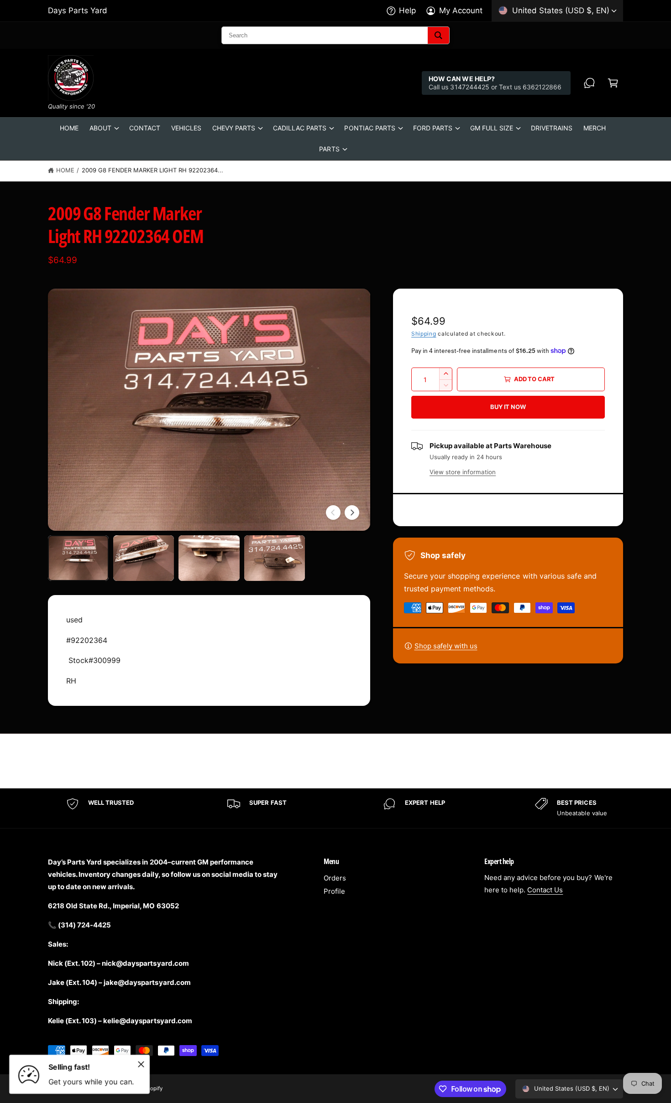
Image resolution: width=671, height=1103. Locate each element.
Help (407, 10)
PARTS (329, 149)
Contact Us (545, 890)
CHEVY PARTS (233, 128)
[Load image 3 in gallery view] (208, 558)
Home (65, 170)
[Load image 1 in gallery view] (78, 558)
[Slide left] (333, 512)
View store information (463, 472)
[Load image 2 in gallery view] (143, 558)
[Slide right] (352, 512)
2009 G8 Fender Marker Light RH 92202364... (153, 170)
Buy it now (507, 406)
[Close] (141, 1064)
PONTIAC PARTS (369, 128)
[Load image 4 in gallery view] (274, 558)
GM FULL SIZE (491, 128)
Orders (335, 878)
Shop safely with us (445, 646)
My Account (460, 10)
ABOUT (100, 128)
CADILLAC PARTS (299, 128)
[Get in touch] (589, 83)
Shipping (423, 333)
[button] (613, 83)
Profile (334, 891)
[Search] (438, 35)
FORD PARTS (432, 128)
